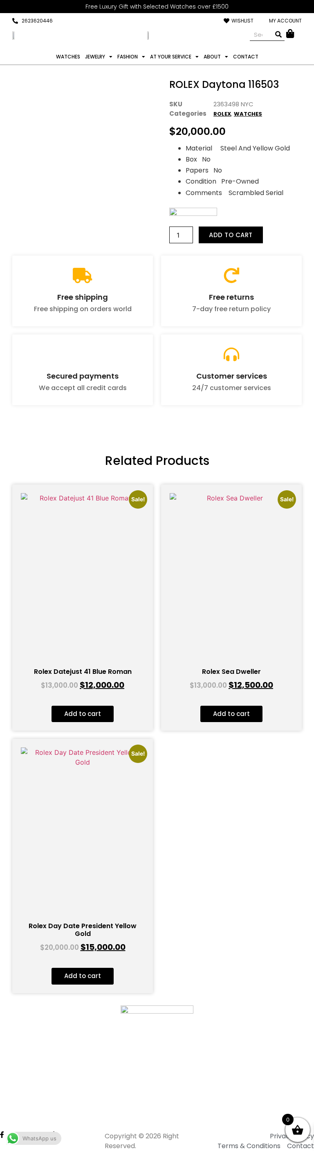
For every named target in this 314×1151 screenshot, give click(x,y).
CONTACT (245, 56)
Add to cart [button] (82, 713)
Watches (248, 114)
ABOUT (212, 56)
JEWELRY (95, 56)
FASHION (127, 56)
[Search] (278, 34)
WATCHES (68, 56)
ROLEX (222, 114)
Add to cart (231, 235)
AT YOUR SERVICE (170, 56)
